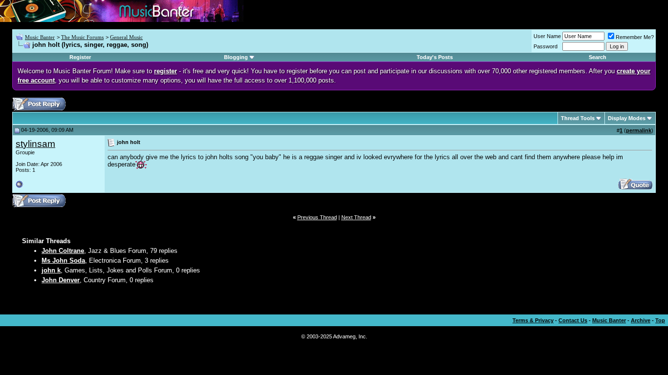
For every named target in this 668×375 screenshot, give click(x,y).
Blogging (236, 57)
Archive (640, 320)
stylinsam (35, 144)
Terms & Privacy (533, 320)
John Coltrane (63, 250)
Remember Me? (635, 37)
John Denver (61, 280)
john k (51, 270)
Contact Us (572, 320)
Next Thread (356, 217)
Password (545, 46)
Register (80, 57)
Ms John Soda (63, 260)
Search (597, 57)
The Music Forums (82, 37)
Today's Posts (435, 57)
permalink (638, 130)
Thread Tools (578, 118)
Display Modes (627, 118)
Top (660, 320)
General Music (126, 37)
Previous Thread (317, 217)
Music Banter (40, 37)
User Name (547, 36)
